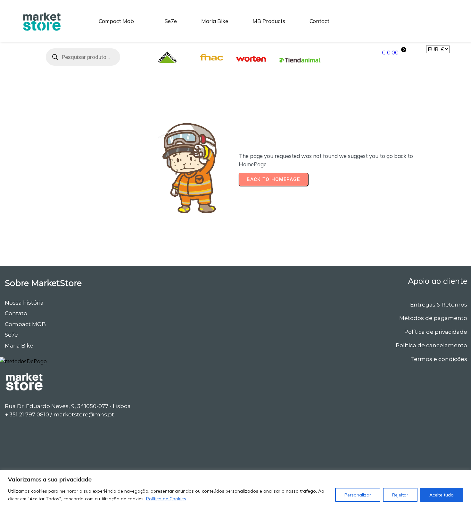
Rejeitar (400, 495)
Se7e (11, 335)
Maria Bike (19, 345)
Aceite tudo (441, 495)
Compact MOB (25, 324)
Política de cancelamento (431, 345)
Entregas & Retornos (438, 304)
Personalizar (357, 495)
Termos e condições (438, 359)
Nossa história (24, 302)
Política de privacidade (435, 332)
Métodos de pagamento (433, 318)
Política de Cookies (166, 499)
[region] (235, 489)
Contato (16, 313)
